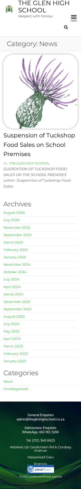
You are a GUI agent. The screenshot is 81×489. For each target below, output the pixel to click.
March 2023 (13, 346)
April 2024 (12, 287)
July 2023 (11, 324)
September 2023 (17, 309)
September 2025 (17, 235)
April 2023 (11, 339)
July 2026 (11, 220)
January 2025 (14, 257)
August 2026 (14, 212)
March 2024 (13, 294)
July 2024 (11, 279)
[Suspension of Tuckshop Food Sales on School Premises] (40, 91)
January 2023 (14, 361)
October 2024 (15, 272)
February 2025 (15, 250)
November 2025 (16, 227)
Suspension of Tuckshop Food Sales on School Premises (39, 145)
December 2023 (16, 301)
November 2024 (17, 264)
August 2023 (14, 316)
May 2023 (11, 331)
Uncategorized (15, 389)
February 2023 (15, 353)
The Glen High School (29, 163)
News (8, 381)
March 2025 (13, 242)
